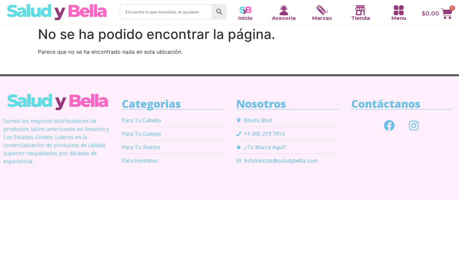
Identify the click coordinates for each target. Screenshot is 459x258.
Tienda (360, 18)
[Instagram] (414, 126)
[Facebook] (389, 126)
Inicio (245, 18)
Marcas (322, 18)
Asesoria (284, 18)
